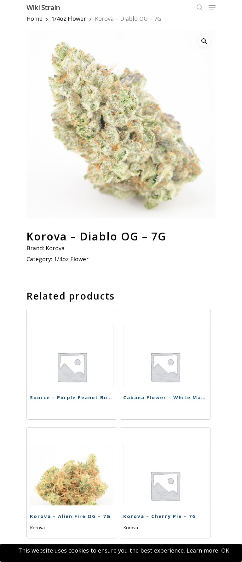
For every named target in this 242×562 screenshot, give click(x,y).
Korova (55, 248)
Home (34, 18)
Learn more (202, 550)
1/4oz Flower (68, 18)
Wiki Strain (43, 7)
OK (225, 550)
